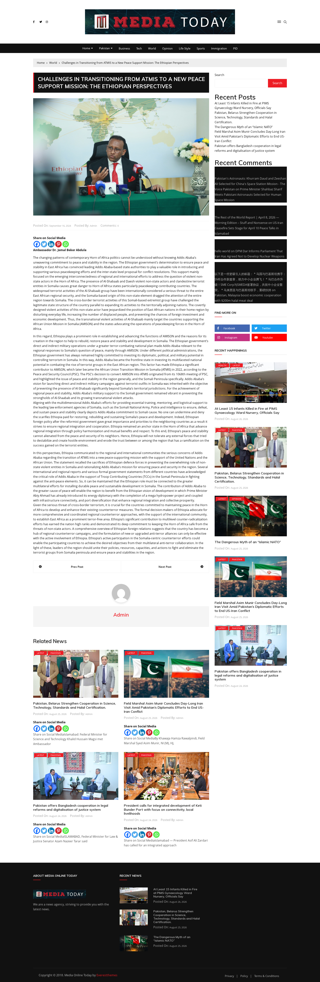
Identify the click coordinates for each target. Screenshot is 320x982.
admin (93, 225)
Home (86, 48)
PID (235, 48)
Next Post (165, 567)
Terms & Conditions (266, 976)
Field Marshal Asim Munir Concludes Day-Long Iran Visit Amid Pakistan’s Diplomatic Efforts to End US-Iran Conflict (164, 707)
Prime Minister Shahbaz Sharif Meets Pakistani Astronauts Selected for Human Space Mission (248, 194)
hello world (222, 251)
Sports (201, 48)
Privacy (229, 976)
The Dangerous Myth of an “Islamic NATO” (244, 127)
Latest (40, 653)
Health (222, 365)
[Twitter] (44, 244)
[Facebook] (37, 244)
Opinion (167, 48)
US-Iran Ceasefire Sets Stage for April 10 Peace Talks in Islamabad (249, 228)
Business (124, 48)
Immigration (219, 48)
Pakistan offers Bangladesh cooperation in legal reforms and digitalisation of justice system (70, 807)
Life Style (184, 48)
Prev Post (77, 567)
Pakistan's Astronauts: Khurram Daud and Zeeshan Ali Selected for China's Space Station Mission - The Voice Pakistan (250, 183)
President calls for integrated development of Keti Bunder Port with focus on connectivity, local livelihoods (163, 809)
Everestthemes (106, 975)
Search (219, 75)
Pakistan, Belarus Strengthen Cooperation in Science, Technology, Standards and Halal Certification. (74, 705)
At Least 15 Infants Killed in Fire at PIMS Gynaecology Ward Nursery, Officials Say (247, 410)
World (152, 48)
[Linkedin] (51, 244)
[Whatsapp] (65, 244)
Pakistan (104, 48)
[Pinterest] (58, 244)
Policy (244, 976)
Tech (139, 48)
